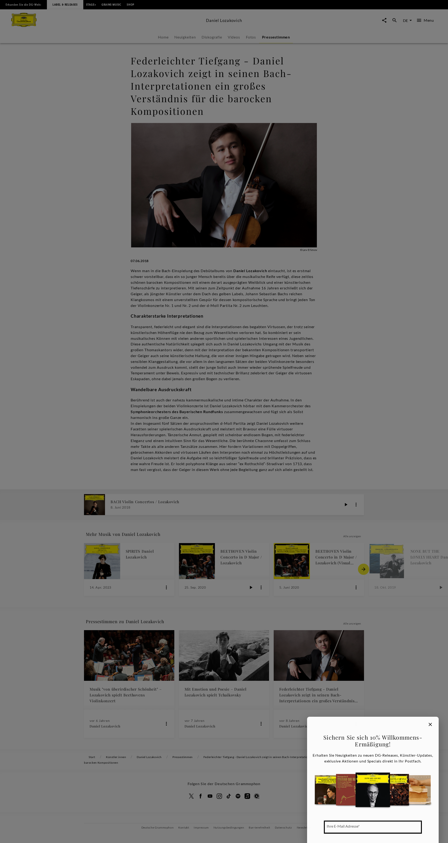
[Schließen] (430, 724)
